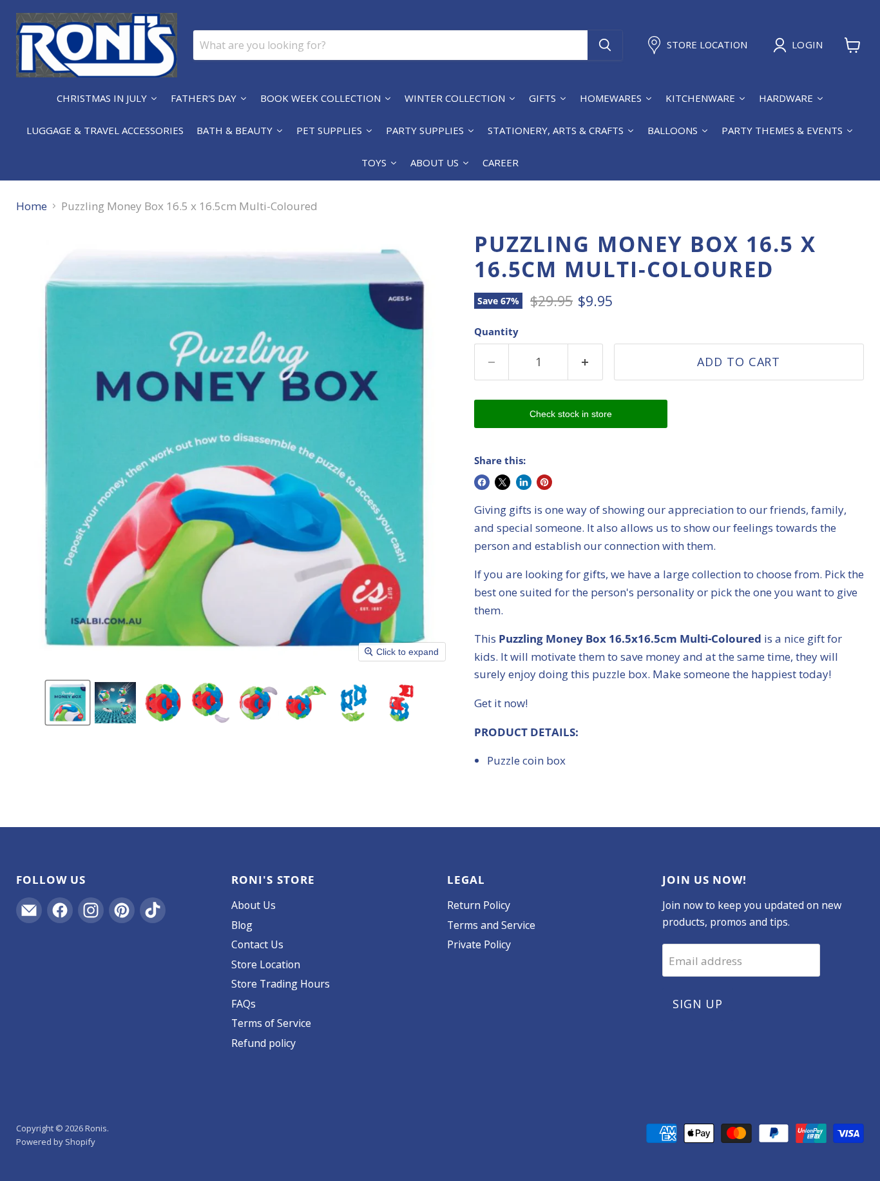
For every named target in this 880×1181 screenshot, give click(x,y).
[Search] (605, 45)
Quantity (496, 331)
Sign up (698, 1003)
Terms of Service (271, 1023)
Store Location (265, 964)
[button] (68, 703)
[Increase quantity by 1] (585, 362)
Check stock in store (571, 414)
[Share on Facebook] (482, 482)
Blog (242, 925)
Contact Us (257, 944)
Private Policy (479, 944)
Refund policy (263, 1043)
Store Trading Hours (280, 984)
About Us (253, 905)
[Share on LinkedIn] (523, 482)
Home (31, 206)
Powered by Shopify (55, 1141)
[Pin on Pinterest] (544, 482)
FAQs (243, 1004)
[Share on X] (502, 482)
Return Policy (478, 905)
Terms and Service (491, 925)
